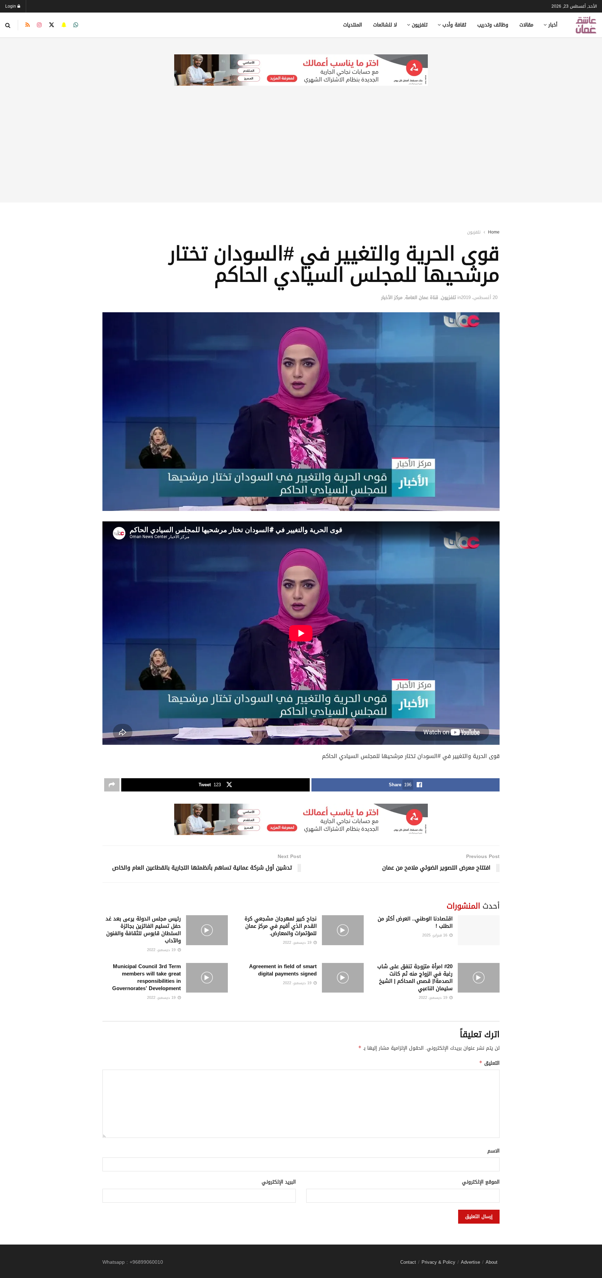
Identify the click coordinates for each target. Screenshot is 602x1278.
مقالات (526, 25)
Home (494, 232)
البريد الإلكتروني (279, 1182)
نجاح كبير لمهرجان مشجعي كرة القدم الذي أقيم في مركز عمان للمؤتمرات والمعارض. (281, 926)
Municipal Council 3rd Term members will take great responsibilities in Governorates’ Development (146, 977)
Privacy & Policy (438, 1262)
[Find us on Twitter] (51, 25)
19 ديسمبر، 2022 (298, 942)
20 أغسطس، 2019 (479, 297)
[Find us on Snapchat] (64, 25)
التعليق (489, 1063)
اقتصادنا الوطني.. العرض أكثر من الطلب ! (415, 922)
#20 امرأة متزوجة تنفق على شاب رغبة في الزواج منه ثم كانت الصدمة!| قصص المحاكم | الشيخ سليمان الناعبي (415, 977)
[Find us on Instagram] (39, 25)
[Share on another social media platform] (111, 784)
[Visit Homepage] (586, 25)
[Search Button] (7, 25)
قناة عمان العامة (421, 297)
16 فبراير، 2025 (435, 935)
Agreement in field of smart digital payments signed (283, 970)
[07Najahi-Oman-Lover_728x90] (301, 70)
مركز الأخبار (391, 297)
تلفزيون (419, 25)
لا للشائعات (385, 25)
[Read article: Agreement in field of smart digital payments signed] (343, 978)
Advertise (470, 1262)
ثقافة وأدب (454, 25)
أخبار (552, 25)
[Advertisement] (301, 153)
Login (11, 6)
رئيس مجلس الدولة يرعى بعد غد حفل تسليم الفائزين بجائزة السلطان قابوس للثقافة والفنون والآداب (143, 930)
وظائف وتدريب (492, 25)
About (491, 1262)
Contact (408, 1262)
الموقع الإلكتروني (481, 1182)
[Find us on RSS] (27, 25)
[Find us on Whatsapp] (76, 25)
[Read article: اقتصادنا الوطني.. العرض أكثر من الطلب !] (479, 930)
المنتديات (352, 25)
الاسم (493, 1151)
